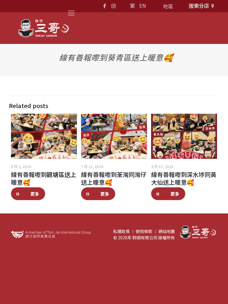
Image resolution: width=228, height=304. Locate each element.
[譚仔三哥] (43, 28)
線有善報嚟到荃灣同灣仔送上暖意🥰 (113, 178)
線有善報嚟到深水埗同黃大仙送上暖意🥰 (183, 178)
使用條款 (144, 231)
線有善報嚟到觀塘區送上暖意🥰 (43, 178)
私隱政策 (121, 231)
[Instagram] (113, 5)
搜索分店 (199, 5)
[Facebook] (104, 5)
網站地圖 (166, 231)
